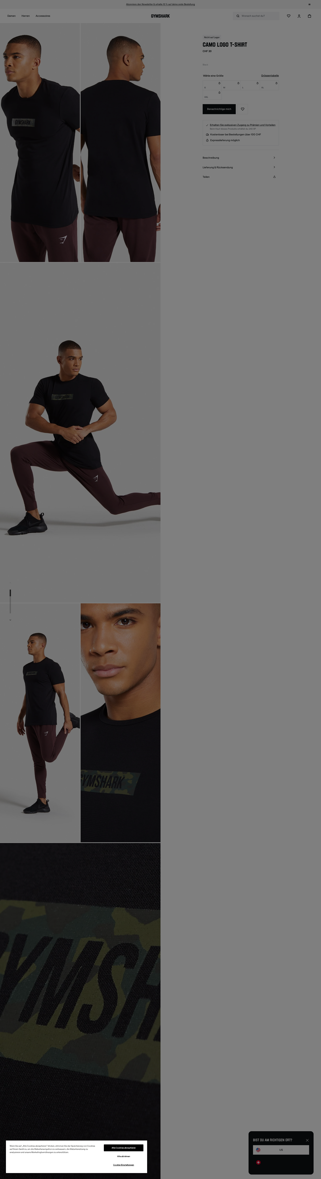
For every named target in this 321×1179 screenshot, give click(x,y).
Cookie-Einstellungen (123, 1165)
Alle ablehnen (123, 1156)
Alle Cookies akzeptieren (124, 1147)
